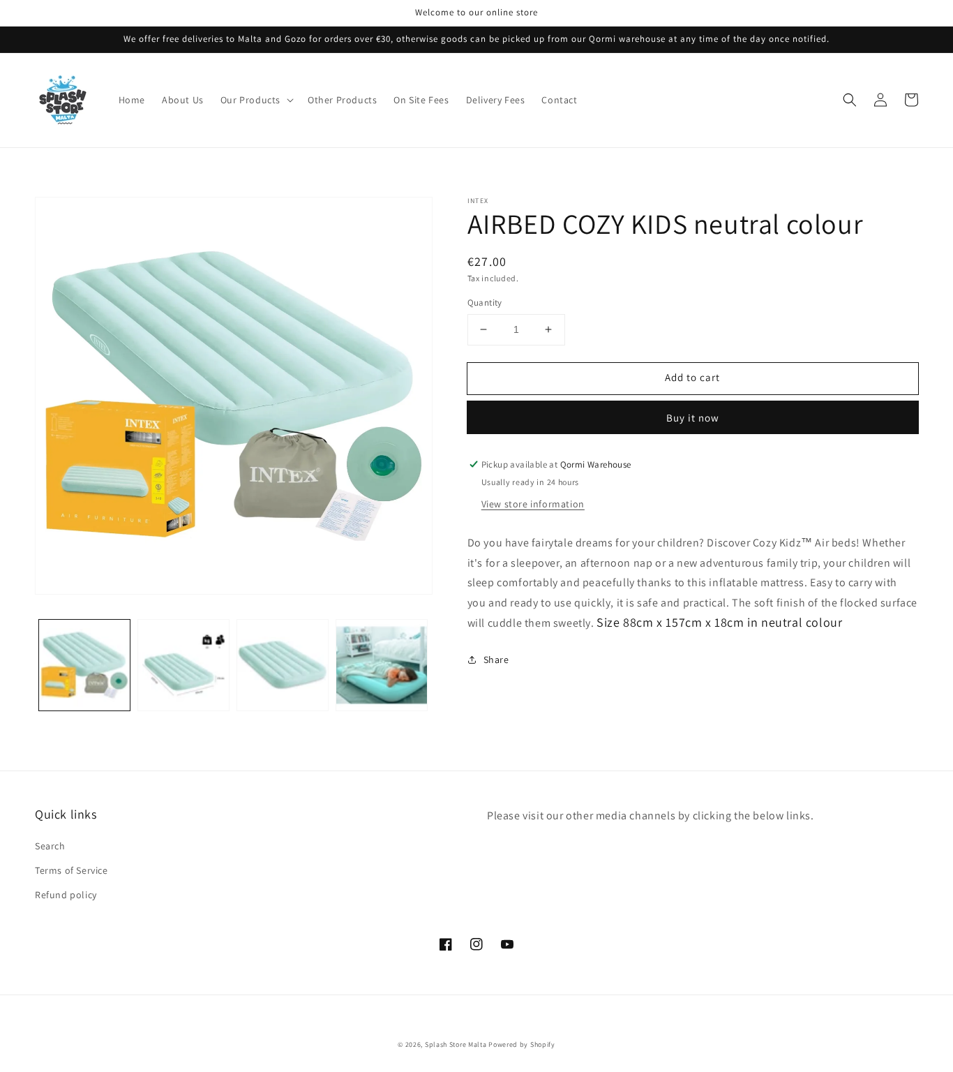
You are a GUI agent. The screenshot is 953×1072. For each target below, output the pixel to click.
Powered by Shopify (521, 1044)
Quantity (484, 302)
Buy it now (692, 417)
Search (50, 846)
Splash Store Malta (456, 1044)
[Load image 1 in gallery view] (84, 665)
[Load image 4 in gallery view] (382, 665)
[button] (255, 99)
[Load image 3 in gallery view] (283, 665)
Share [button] (496, 659)
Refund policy (66, 894)
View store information (533, 504)
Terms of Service (71, 870)
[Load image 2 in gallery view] (183, 665)
